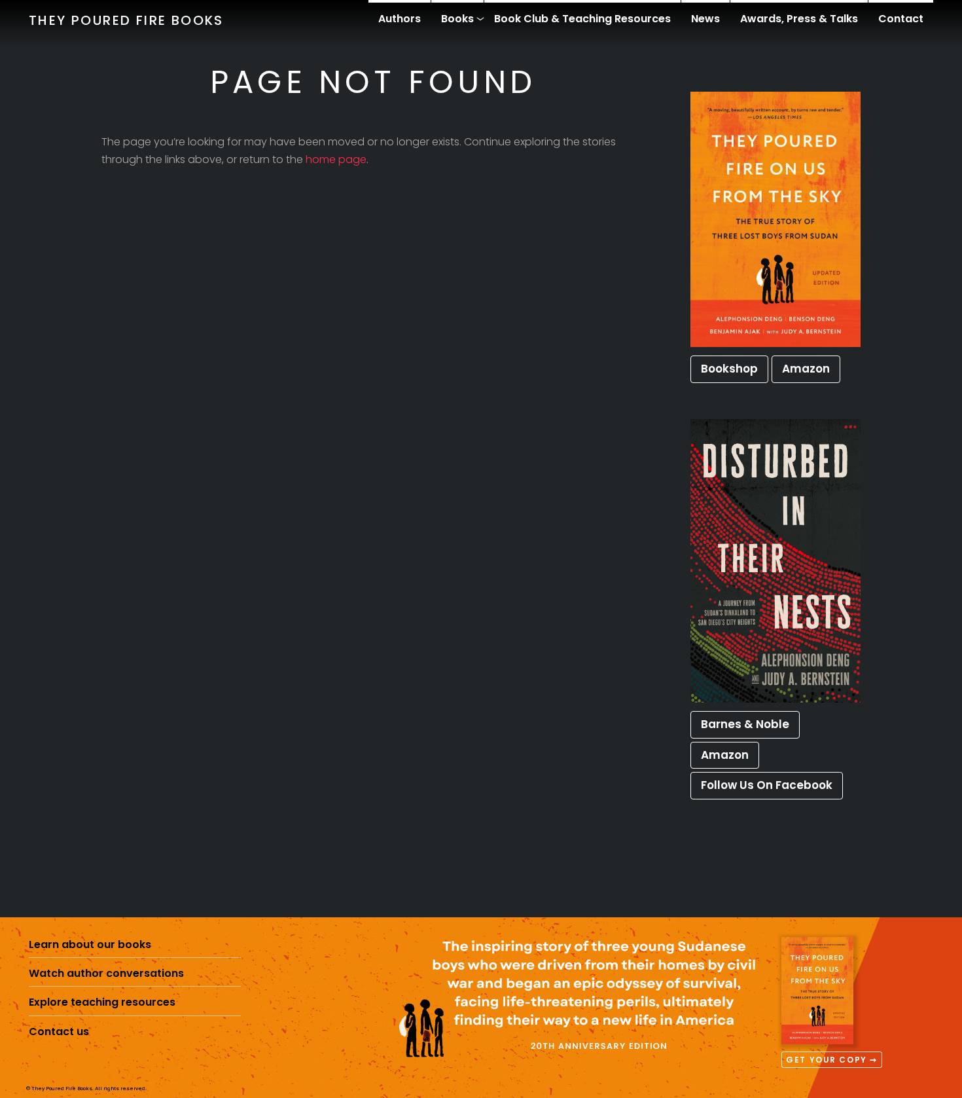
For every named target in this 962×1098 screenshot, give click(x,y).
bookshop (729, 368)
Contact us (59, 1031)
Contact (900, 18)
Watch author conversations (106, 973)
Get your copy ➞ (831, 1059)
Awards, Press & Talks (799, 18)
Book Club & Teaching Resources (582, 18)
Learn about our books (90, 944)
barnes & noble (745, 724)
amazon (806, 368)
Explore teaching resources (102, 1002)
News (705, 18)
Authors (399, 18)
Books (457, 18)
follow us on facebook (766, 785)
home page (336, 159)
